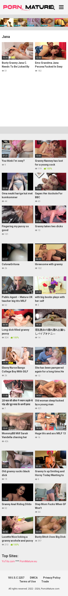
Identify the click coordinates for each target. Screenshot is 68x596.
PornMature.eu (28, 561)
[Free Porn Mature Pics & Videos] (29, 7)
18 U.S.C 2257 (16, 577)
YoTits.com (8, 561)
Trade (45, 581)
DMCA (34, 577)
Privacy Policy (51, 577)
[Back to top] (61, 588)
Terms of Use (27, 581)
